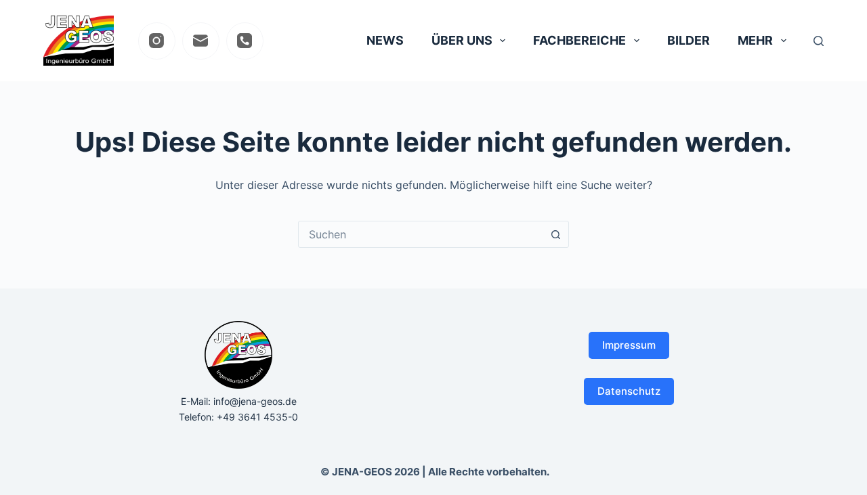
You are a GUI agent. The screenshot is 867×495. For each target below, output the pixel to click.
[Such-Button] (555, 234)
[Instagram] (156, 41)
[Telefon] (244, 41)
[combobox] (421, 234)
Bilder (688, 40)
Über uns (461, 40)
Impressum (629, 345)
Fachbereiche (579, 40)
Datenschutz (628, 391)
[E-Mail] (200, 41)
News (385, 40)
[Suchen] (818, 41)
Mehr (755, 40)
